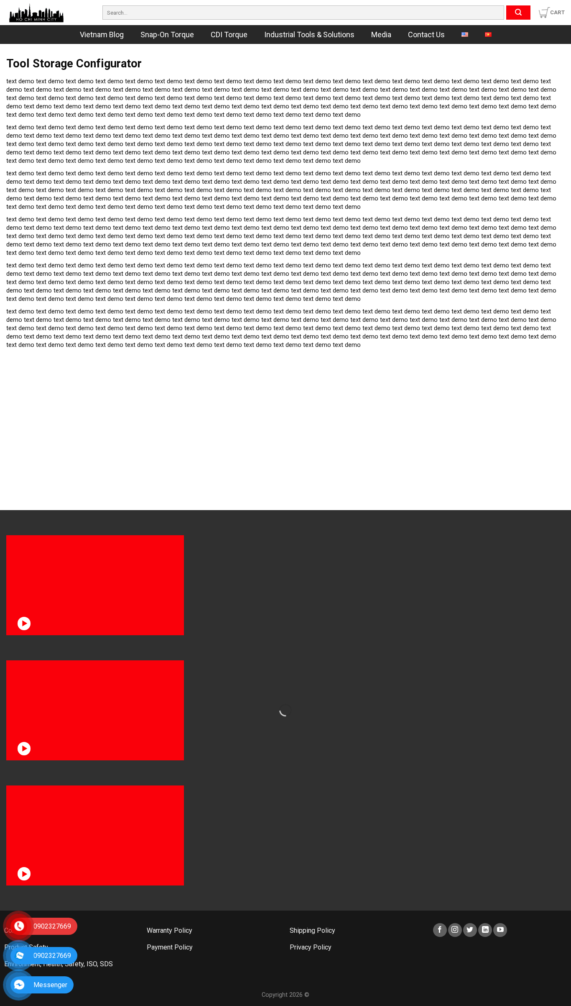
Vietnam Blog (102, 34)
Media (381, 34)
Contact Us (426, 34)
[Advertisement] (70, 405)
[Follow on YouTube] (500, 930)
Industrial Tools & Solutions (309, 34)
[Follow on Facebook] (440, 930)
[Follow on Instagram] (455, 930)
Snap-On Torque (167, 34)
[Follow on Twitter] (470, 930)
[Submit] (518, 12)
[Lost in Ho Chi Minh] (48, 12)
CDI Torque (229, 34)
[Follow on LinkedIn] (485, 930)
